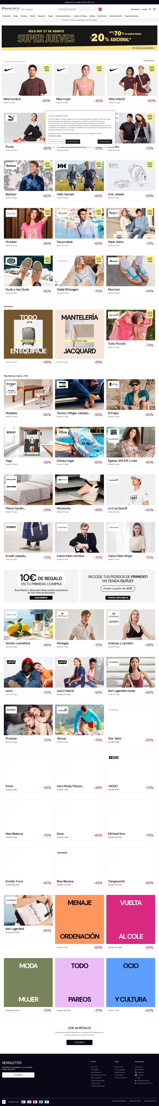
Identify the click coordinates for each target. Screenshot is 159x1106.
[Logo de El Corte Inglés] (27, 9)
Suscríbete (18, 1075)
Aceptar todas (105, 141)
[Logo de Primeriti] (11, 9)
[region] (80, 129)
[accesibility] (4, 1102)
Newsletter (135, 9)
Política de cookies (54, 136)
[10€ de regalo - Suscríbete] (41, 585)
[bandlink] (93, 2)
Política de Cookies (135, 1101)
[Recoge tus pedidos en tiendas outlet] (118, 585)
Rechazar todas (72, 141)
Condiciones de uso (150, 1101)
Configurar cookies (56, 141)
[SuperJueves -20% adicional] (79, 37)
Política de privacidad (119, 1101)
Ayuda (144, 9)
